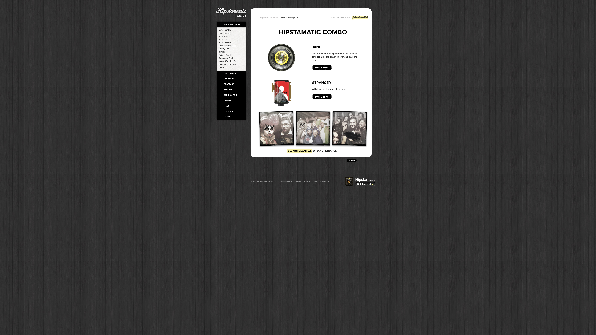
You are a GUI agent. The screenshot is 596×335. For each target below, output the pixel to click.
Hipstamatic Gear (269, 17)
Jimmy (224, 52)
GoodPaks (229, 79)
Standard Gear (232, 24)
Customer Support (284, 181)
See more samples (300, 150)
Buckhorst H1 (227, 64)
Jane (223, 39)
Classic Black (227, 46)
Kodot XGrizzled (228, 61)
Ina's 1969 (225, 43)
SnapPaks (229, 84)
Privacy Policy (303, 181)
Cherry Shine (227, 49)
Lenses (227, 100)
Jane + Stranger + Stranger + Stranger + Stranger (290, 17)
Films (227, 106)
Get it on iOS (365, 184)
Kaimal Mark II (227, 55)
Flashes (228, 111)
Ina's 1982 (225, 30)
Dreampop (226, 58)
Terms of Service (320, 181)
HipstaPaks (230, 73)
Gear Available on (340, 17)
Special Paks (230, 95)
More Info (321, 67)
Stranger (321, 83)
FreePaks (229, 89)
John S (224, 36)
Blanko (224, 67)
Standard (225, 33)
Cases (227, 117)
